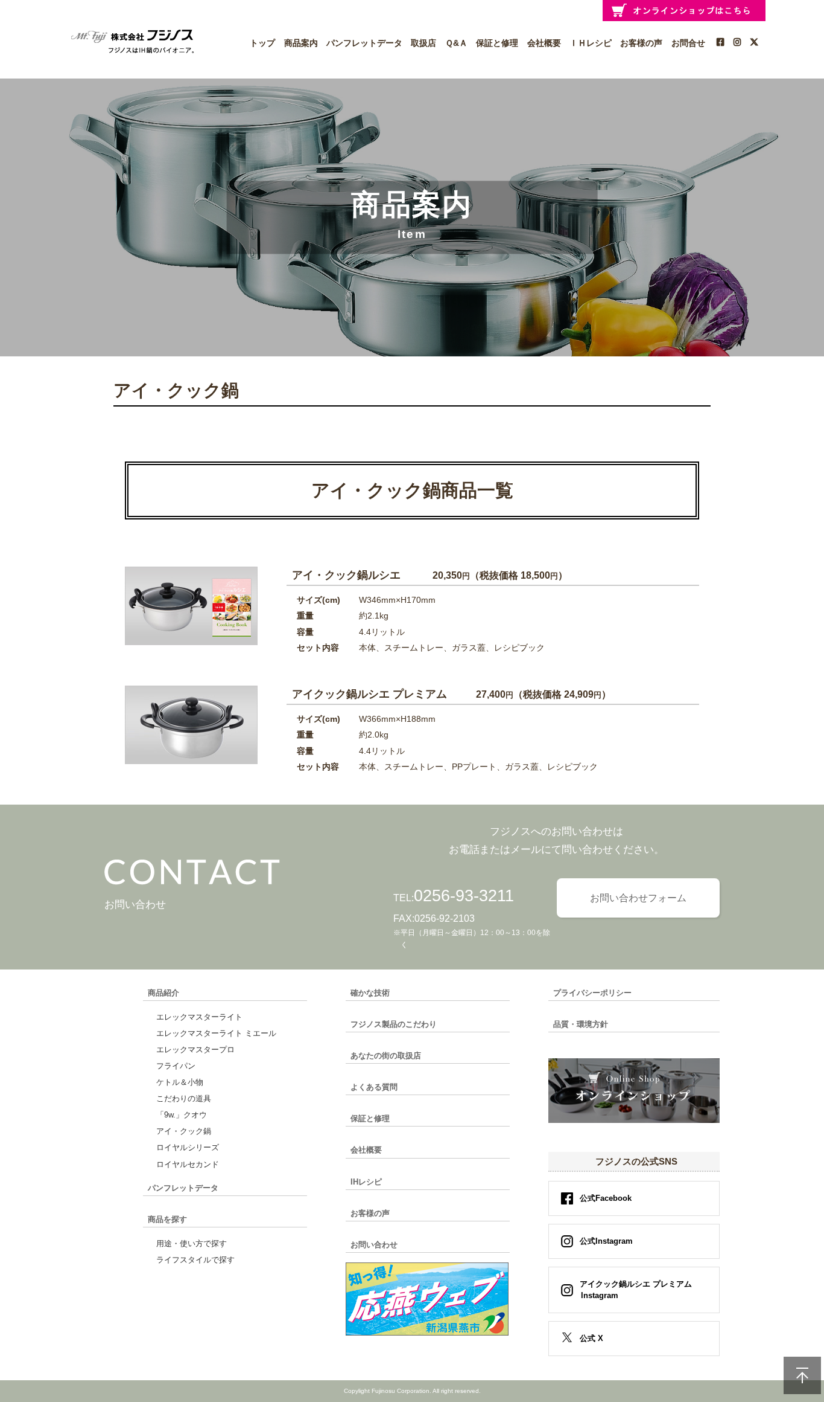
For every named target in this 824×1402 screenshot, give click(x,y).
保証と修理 (497, 43)
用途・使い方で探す (191, 1243)
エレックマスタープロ (195, 1049)
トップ (262, 43)
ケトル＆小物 (179, 1082)
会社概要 (544, 43)
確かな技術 (370, 992)
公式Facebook (606, 1198)
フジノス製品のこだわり (393, 1024)
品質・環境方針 (580, 1024)
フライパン (175, 1065)
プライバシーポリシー (592, 992)
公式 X (591, 1338)
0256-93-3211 (464, 896)
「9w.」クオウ (181, 1114)
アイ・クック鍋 (183, 1131)
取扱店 (423, 43)
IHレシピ (366, 1181)
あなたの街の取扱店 (385, 1055)
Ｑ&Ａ (456, 43)
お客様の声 (641, 43)
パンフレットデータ (364, 43)
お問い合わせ (374, 1244)
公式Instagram (606, 1241)
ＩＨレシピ (590, 43)
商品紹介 (163, 992)
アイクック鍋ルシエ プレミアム (636, 1290)
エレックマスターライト (199, 1016)
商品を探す (167, 1219)
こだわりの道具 (183, 1098)
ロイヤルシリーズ (187, 1147)
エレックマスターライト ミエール (216, 1033)
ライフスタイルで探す (195, 1259)
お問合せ (688, 43)
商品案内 (301, 43)
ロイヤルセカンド (187, 1164)
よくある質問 (374, 1087)
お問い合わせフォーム (638, 898)
